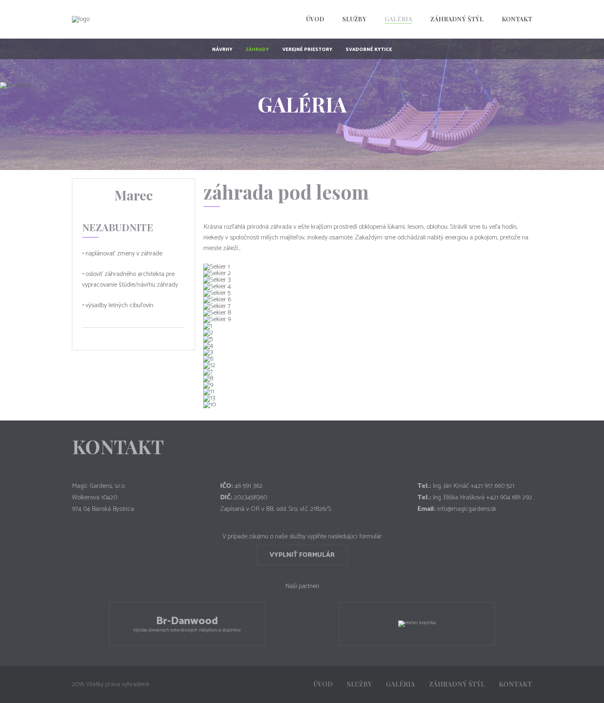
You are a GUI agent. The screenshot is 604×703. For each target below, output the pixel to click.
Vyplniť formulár (302, 555)
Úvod (315, 19)
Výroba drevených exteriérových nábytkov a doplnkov (187, 623)
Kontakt (517, 19)
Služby (354, 19)
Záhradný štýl (457, 19)
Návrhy (222, 49)
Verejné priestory (307, 49)
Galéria (398, 19)
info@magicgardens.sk (466, 509)
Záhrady (257, 49)
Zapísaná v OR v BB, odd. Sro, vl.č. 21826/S (275, 509)
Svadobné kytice (369, 49)
